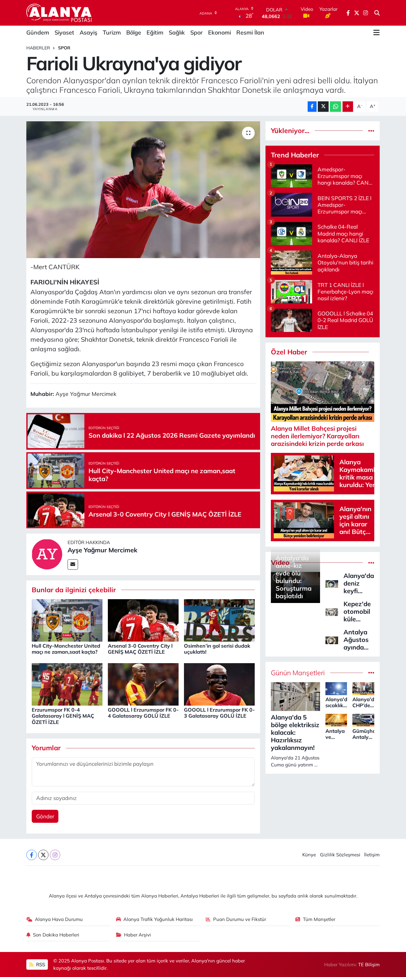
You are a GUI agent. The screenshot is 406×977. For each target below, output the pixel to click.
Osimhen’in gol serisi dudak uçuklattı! (217, 649)
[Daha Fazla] (348, 106)
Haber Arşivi (137, 935)
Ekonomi (219, 32)
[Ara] (377, 13)
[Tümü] (371, 130)
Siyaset (64, 32)
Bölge (133, 32)
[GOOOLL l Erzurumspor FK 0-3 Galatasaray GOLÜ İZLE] (219, 683)
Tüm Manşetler (319, 919)
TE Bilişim (369, 964)
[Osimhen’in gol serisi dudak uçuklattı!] (219, 619)
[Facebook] (31, 855)
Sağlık (177, 32)
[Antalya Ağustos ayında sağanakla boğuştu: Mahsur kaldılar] (331, 639)
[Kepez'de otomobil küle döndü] (331, 611)
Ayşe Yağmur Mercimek (102, 550)
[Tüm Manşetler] (371, 672)
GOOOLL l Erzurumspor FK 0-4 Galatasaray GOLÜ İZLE (143, 713)
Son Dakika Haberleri (56, 935)
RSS (40, 964)
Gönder (45, 816)
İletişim (372, 855)
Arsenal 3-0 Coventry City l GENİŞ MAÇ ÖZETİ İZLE (140, 649)
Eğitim (155, 32)
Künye (309, 855)
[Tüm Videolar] (371, 562)
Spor (196, 32)
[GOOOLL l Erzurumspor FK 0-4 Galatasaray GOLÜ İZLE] (143, 683)
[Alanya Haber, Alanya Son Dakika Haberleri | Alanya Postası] (59, 12)
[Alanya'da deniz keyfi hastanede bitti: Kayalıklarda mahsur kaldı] (331, 583)
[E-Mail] (73, 564)
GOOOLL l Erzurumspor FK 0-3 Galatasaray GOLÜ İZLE (219, 713)
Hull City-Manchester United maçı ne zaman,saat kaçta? (66, 649)
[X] (43, 855)
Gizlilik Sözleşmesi (340, 855)
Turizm (112, 32)
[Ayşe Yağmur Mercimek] (47, 553)
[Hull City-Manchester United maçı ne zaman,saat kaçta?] (67, 619)
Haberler (38, 48)
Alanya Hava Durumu (59, 919)
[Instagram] (55, 855)
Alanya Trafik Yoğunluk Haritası (158, 919)
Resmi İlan (250, 32)
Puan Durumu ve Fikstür (239, 919)
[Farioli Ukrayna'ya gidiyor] (143, 189)
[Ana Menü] (376, 33)
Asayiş (88, 32)
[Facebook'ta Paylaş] (312, 106)
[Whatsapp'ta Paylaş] (335, 106)
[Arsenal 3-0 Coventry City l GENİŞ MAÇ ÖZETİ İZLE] (143, 619)
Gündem (37, 32)
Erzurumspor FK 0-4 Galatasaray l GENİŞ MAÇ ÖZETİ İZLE (63, 716)
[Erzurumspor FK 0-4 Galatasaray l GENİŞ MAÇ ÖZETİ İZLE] (67, 683)
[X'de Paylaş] (323, 106)
